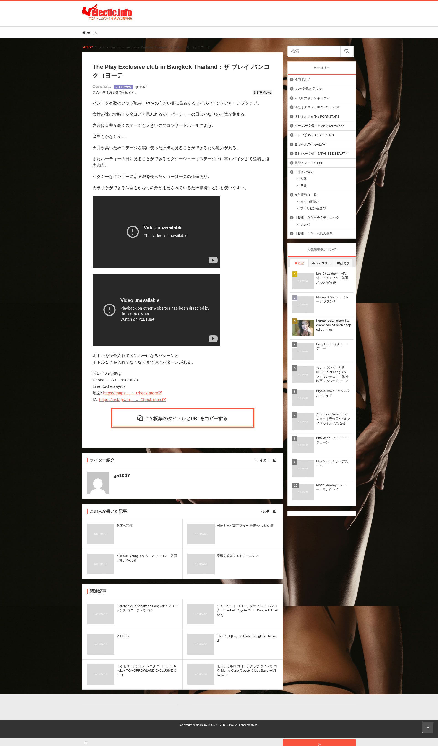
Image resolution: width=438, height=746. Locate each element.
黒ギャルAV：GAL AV (310, 144)
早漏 (303, 186)
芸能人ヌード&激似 (308, 163)
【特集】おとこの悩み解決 (314, 233)
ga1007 (141, 87)
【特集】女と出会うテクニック (317, 217)
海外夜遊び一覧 (306, 195)
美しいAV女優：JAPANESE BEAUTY (321, 153)
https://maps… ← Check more (130, 393)
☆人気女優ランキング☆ (312, 98)
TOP (89, 47)
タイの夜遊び (123, 87)
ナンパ (305, 224)
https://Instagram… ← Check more (130, 399)
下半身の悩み (304, 172)
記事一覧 (269, 511)
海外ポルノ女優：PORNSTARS (317, 116)
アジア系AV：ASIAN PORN (314, 135)
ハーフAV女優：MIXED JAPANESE (319, 126)
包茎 (303, 179)
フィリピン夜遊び (313, 208)
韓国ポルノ (302, 79)
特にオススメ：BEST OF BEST (317, 107)
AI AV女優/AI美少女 (308, 89)
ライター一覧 (266, 460)
